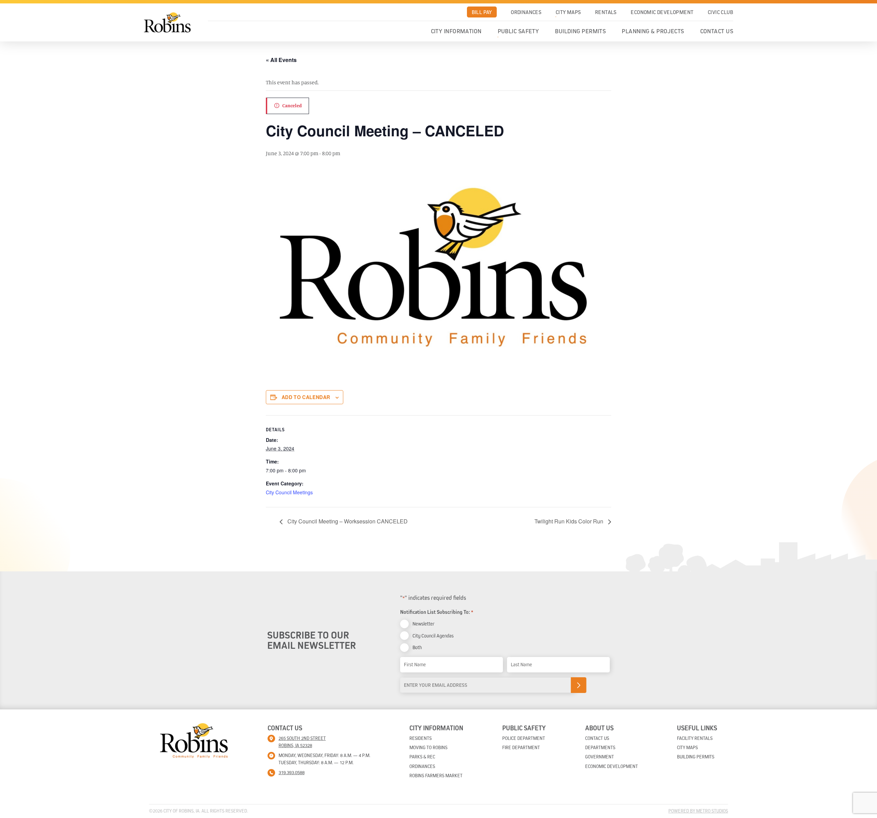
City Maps (568, 12)
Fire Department (521, 747)
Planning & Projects (653, 31)
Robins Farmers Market (435, 775)
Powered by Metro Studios (698, 811)
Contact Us (716, 31)
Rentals (606, 12)
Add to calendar (306, 397)
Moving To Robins (428, 747)
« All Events (281, 60)
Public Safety (518, 31)
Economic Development (662, 12)
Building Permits (580, 31)
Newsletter (423, 624)
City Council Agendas (433, 636)
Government (599, 756)
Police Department (523, 738)
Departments (600, 747)
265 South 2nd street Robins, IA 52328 (302, 741)
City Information (456, 31)
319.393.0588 (292, 772)
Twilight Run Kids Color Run (569, 521)
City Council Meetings (289, 492)
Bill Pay (482, 12)
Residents (420, 738)
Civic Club (720, 12)
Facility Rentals (695, 738)
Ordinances (526, 12)
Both (417, 647)
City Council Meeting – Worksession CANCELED (347, 521)
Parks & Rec (422, 756)
